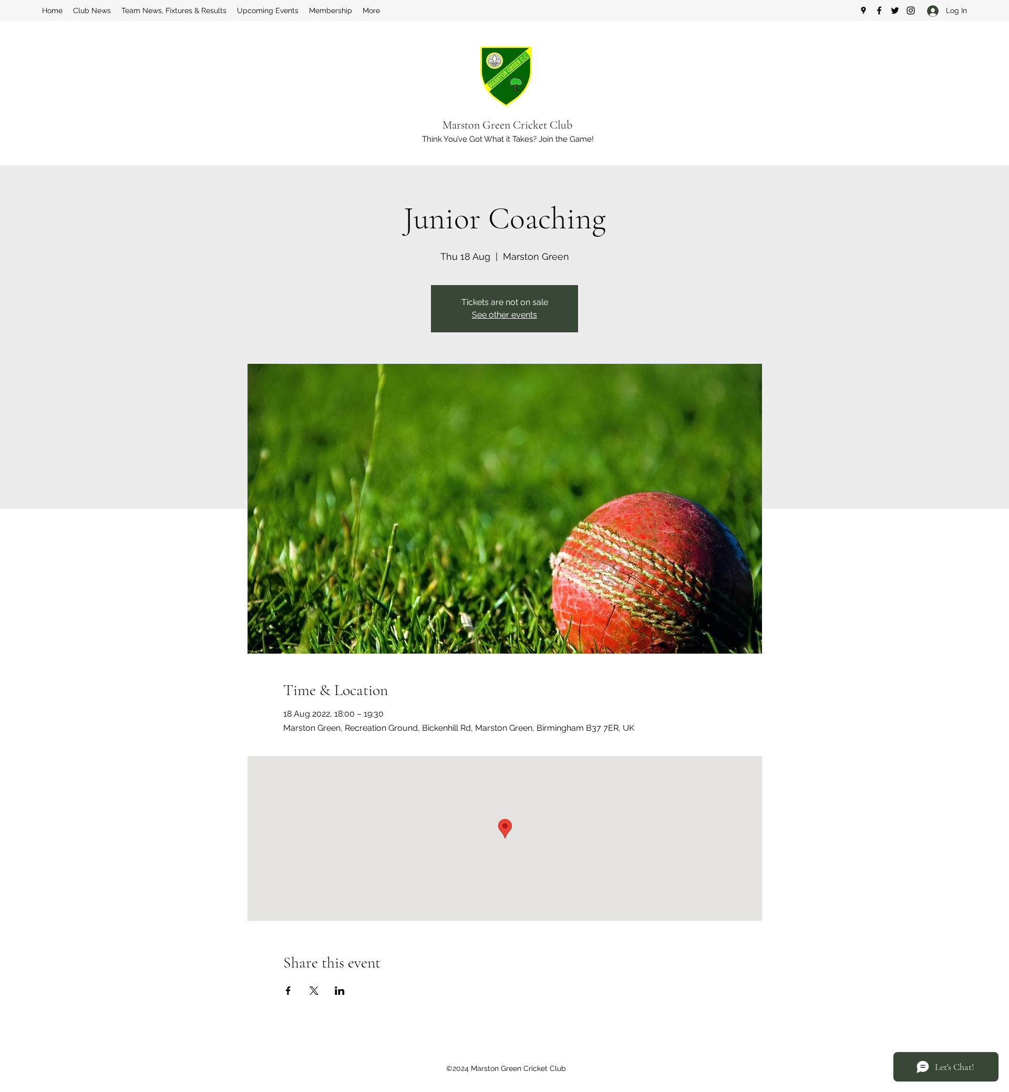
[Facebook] (879, 10)
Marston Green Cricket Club (507, 125)
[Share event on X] (314, 990)
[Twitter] (895, 10)
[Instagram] (910, 10)
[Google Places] (863, 10)
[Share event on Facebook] (288, 990)
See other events (504, 315)
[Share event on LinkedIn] (340, 990)
